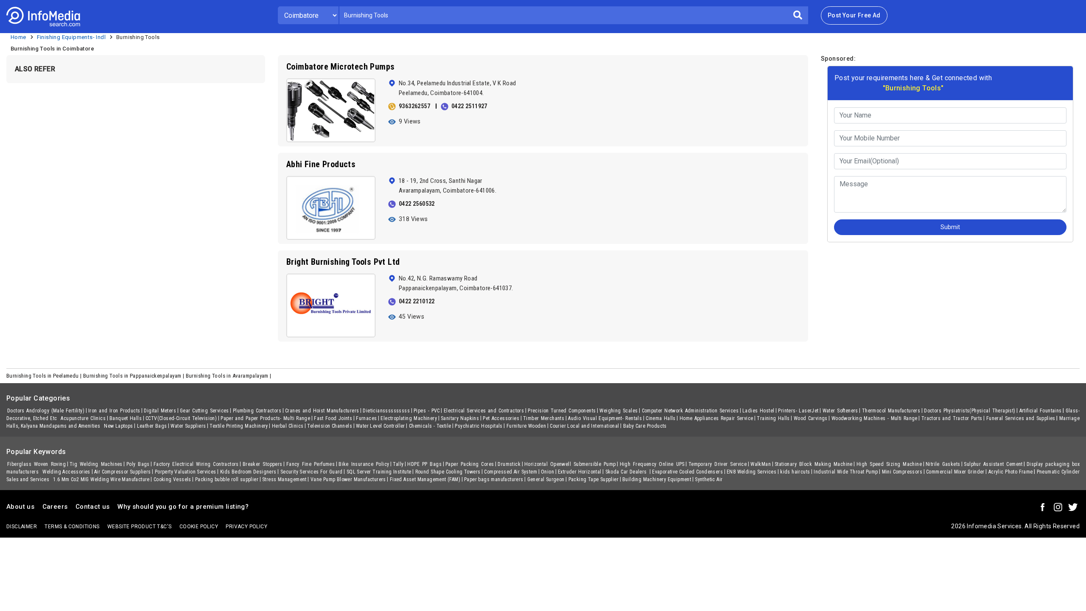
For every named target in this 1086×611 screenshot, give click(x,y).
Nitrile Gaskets (943, 464)
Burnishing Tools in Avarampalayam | (229, 376)
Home (18, 37)
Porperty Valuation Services (185, 472)
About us (20, 506)
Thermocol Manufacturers (891, 411)
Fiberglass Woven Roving (36, 464)
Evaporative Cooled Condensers (687, 472)
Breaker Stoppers (263, 464)
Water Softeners (840, 411)
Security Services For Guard (311, 472)
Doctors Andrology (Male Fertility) (45, 411)
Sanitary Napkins (460, 418)
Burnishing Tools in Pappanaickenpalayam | (134, 376)
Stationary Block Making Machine (814, 464)
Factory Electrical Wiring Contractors (196, 464)
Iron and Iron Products (114, 411)
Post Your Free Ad (854, 15)
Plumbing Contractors (257, 411)
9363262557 (414, 106)
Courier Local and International (584, 426)
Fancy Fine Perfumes (310, 464)
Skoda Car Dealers (627, 472)
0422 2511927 (469, 106)
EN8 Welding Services (751, 472)
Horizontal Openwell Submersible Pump (570, 464)
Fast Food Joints (333, 418)
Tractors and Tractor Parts (951, 418)
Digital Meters (160, 411)
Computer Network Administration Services (690, 411)
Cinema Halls (661, 418)
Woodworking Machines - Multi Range (874, 418)
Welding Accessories (66, 472)
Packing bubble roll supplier (226, 479)
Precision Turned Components (562, 411)
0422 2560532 (417, 203)
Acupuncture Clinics (83, 418)
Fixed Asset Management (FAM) (425, 479)
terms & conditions (72, 527)
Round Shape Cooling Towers (448, 472)
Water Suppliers (188, 426)
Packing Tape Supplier (593, 479)
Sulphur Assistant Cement (993, 464)
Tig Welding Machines (96, 464)
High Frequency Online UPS (652, 464)
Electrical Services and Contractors (484, 411)
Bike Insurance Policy (364, 464)
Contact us (93, 506)
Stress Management (284, 479)
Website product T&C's (139, 527)
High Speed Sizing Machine (889, 464)
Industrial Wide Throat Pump (846, 472)
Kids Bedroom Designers (248, 472)
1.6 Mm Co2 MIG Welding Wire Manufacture (101, 479)
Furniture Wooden (526, 426)
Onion (547, 472)
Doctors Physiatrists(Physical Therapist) (969, 411)
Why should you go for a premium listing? (183, 506)
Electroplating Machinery (409, 418)
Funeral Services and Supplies (1020, 418)
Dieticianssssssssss (386, 411)
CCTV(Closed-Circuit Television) (181, 418)
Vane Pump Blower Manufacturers (348, 479)
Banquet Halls (125, 418)
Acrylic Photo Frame (1010, 472)
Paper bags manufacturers (493, 479)
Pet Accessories (501, 418)
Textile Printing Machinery (239, 426)
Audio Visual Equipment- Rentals (605, 418)
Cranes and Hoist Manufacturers (322, 411)
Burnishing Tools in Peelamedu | (44, 376)
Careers (55, 506)
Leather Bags (152, 426)
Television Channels (329, 426)
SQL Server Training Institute (379, 472)
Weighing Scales (618, 411)
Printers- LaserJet (798, 411)
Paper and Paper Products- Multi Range (265, 418)
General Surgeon (546, 479)
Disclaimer (21, 527)
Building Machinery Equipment (656, 479)
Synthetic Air (708, 479)
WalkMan (760, 464)
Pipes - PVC (427, 411)
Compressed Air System (510, 472)
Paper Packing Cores (469, 464)
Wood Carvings (811, 418)
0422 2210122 (417, 301)
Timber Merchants (543, 418)
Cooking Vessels (172, 479)
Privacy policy (246, 527)
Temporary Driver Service (718, 464)
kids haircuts (795, 472)
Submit (950, 227)
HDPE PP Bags (424, 464)
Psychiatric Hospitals (478, 426)
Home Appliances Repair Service (716, 418)
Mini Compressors (902, 472)
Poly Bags (138, 464)
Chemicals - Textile (430, 426)
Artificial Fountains (1040, 411)
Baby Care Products (645, 426)
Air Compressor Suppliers (122, 472)
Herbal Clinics (288, 426)
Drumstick (509, 464)
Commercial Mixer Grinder (955, 472)
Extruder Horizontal (580, 472)
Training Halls (773, 418)
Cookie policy (198, 527)
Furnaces (366, 418)
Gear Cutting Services (204, 411)
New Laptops (118, 426)
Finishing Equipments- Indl (71, 37)
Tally (398, 464)
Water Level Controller (380, 426)
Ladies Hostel (758, 411)
